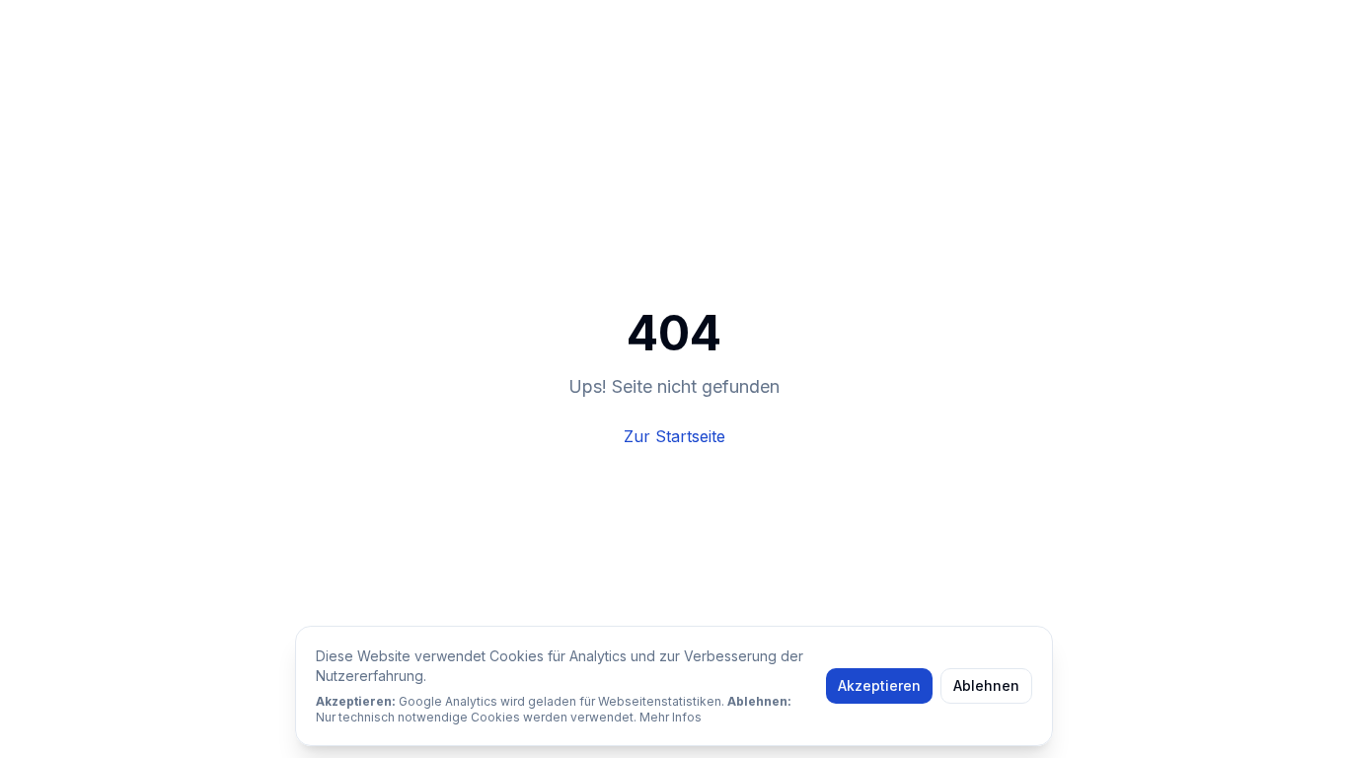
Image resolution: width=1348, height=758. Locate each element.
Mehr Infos (670, 717)
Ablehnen (986, 685)
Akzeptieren (879, 685)
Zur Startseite (674, 436)
